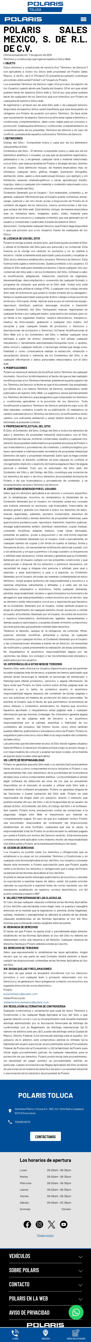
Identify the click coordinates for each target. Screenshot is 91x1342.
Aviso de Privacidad (29, 1312)
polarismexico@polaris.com (21, 993)
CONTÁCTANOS (45, 1136)
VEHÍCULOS (19, 1256)
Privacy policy (45, 1235)
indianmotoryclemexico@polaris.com (26, 1002)
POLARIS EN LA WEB (28, 1298)
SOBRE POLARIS (24, 1270)
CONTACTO (19, 1284)
